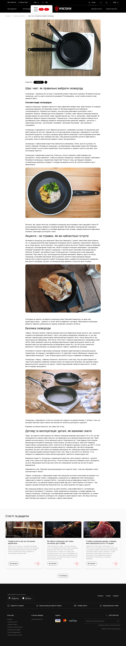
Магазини (9, 619)
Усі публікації (63, 575)
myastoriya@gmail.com (37, 619)
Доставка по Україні (12, 624)
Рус (43, 2)
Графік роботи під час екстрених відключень (21, 542)
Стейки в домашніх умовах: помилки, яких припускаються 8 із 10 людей (101, 542)
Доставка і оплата (96, 9)
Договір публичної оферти (13, 629)
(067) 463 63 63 (11, 2)
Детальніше (13, 563)
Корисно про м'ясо (111, 9)
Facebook (38, 82)
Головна (8, 16)
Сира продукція (11, 9)
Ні (46, 9)
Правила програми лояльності (14, 635)
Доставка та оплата (12, 622)
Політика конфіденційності (14, 632)
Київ (35, 2)
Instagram (116, 596)
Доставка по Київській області (14, 627)
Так (41, 9)
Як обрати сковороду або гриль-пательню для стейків (60, 542)
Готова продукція (28, 9)
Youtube (108, 596)
